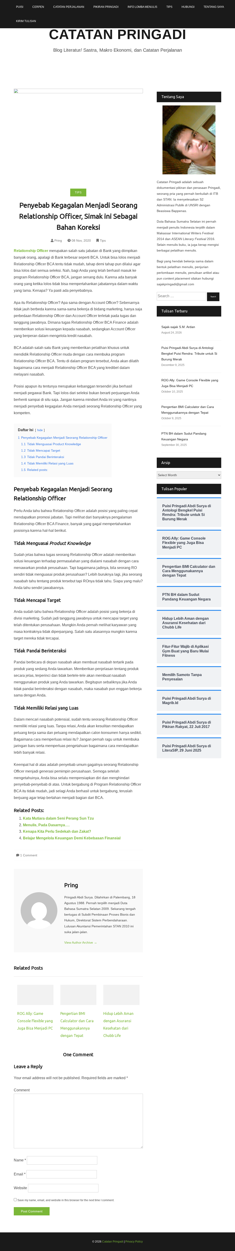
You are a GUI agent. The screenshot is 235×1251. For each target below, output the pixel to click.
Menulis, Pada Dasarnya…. (46, 825)
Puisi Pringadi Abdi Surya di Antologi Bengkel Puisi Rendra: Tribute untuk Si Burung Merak (189, 353)
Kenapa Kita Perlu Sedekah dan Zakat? (57, 831)
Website (20, 1188)
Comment (22, 1090)
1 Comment (28, 855)
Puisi (19, 6)
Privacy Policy (134, 1241)
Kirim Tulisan (26, 21)
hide (40, 430)
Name (20, 1160)
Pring (58, 240)
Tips (169, 6)
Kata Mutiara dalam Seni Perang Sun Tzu (58, 818)
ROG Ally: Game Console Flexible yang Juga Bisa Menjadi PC (35, 1020)
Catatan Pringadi (117, 34)
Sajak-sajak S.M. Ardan (178, 327)
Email (19, 1174)
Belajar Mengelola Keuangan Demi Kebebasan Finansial (71, 838)
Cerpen (38, 6)
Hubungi (188, 6)
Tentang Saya (214, 6)
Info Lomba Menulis (142, 6)
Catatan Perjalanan (68, 6)
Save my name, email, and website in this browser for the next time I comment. (65, 1200)
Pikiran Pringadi (105, 6)
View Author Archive (80, 942)
